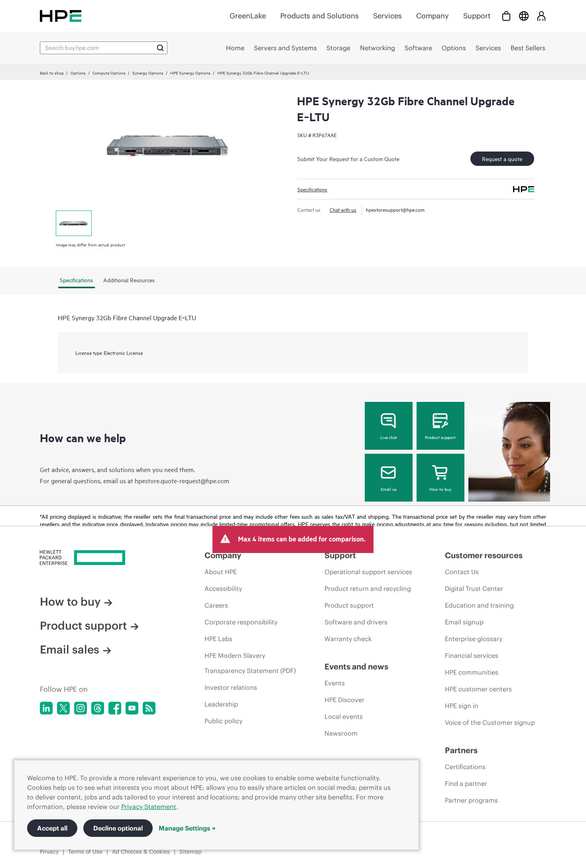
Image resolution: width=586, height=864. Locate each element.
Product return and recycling (367, 588)
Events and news (356, 666)
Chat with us (343, 209)
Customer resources (484, 555)
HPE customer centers (478, 689)
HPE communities (471, 672)
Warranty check (348, 639)
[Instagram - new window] (80, 708)
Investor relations (231, 687)
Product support (440, 437)
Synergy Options (147, 72)
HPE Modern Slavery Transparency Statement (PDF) (250, 663)
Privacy (49, 851)
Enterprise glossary (473, 639)
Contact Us (462, 572)
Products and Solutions (319, 15)
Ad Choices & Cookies (141, 851)
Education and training (479, 605)
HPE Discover (344, 700)
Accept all (52, 828)
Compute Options (109, 72)
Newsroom (341, 733)
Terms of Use (85, 851)
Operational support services (368, 572)
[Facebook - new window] (114, 708)
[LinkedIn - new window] (46, 708)
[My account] (541, 16)
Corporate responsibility (241, 622)
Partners (461, 750)
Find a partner (466, 783)
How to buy (440, 489)
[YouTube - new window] (132, 708)
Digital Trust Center (474, 588)
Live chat (388, 437)
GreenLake (248, 15)
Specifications (312, 189)
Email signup (464, 622)
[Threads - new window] (97, 708)
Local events (343, 716)
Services (387, 15)
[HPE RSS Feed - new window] (149, 708)
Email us (389, 489)
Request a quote (502, 158)
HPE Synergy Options (190, 72)
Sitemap (190, 851)
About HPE (221, 572)
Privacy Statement (148, 807)
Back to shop (52, 72)
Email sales (69, 649)
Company (432, 15)
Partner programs (471, 800)
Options (78, 72)
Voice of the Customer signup (490, 722)
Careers (216, 605)
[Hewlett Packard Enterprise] (60, 16)
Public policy (223, 721)
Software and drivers (355, 622)
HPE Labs (218, 639)
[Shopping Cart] (506, 16)
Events (334, 683)
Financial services (471, 655)
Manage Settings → (187, 828)
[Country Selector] (524, 16)
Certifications (465, 767)
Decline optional (118, 828)
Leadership (221, 704)
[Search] (160, 47)
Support (476, 15)
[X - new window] (63, 708)
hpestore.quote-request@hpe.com (182, 480)
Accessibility (223, 588)
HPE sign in (461, 706)
